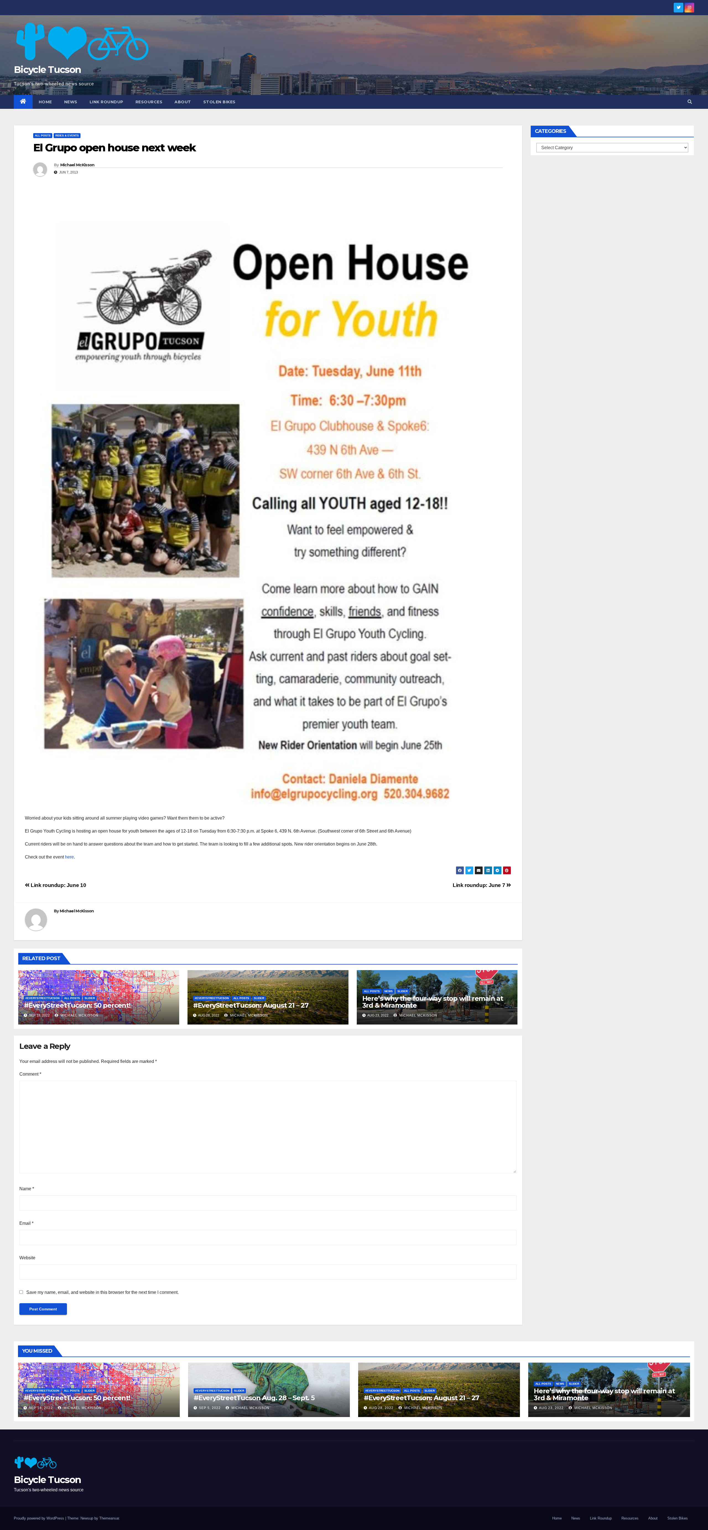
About (183, 101)
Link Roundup (106, 101)
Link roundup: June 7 (479, 885)
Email (26, 1223)
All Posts (43, 135)
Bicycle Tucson (47, 69)
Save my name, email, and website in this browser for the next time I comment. (102, 1292)
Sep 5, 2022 (210, 1408)
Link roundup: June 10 (58, 885)
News (70, 101)
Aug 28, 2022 (381, 1408)
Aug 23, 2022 (551, 1408)
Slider (90, 998)
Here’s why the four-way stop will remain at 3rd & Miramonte (432, 1001)
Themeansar (109, 1518)
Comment (30, 1074)
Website (27, 1257)
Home (45, 101)
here (69, 857)
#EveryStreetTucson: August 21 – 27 (250, 1005)
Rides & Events (67, 135)
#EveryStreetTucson (42, 998)
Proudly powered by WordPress (39, 1518)
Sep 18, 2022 (41, 1408)
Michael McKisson (77, 164)
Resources (149, 101)
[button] (690, 101)
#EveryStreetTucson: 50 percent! (77, 1005)
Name (26, 1188)
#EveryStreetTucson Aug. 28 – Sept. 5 (254, 1398)
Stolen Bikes (219, 101)
